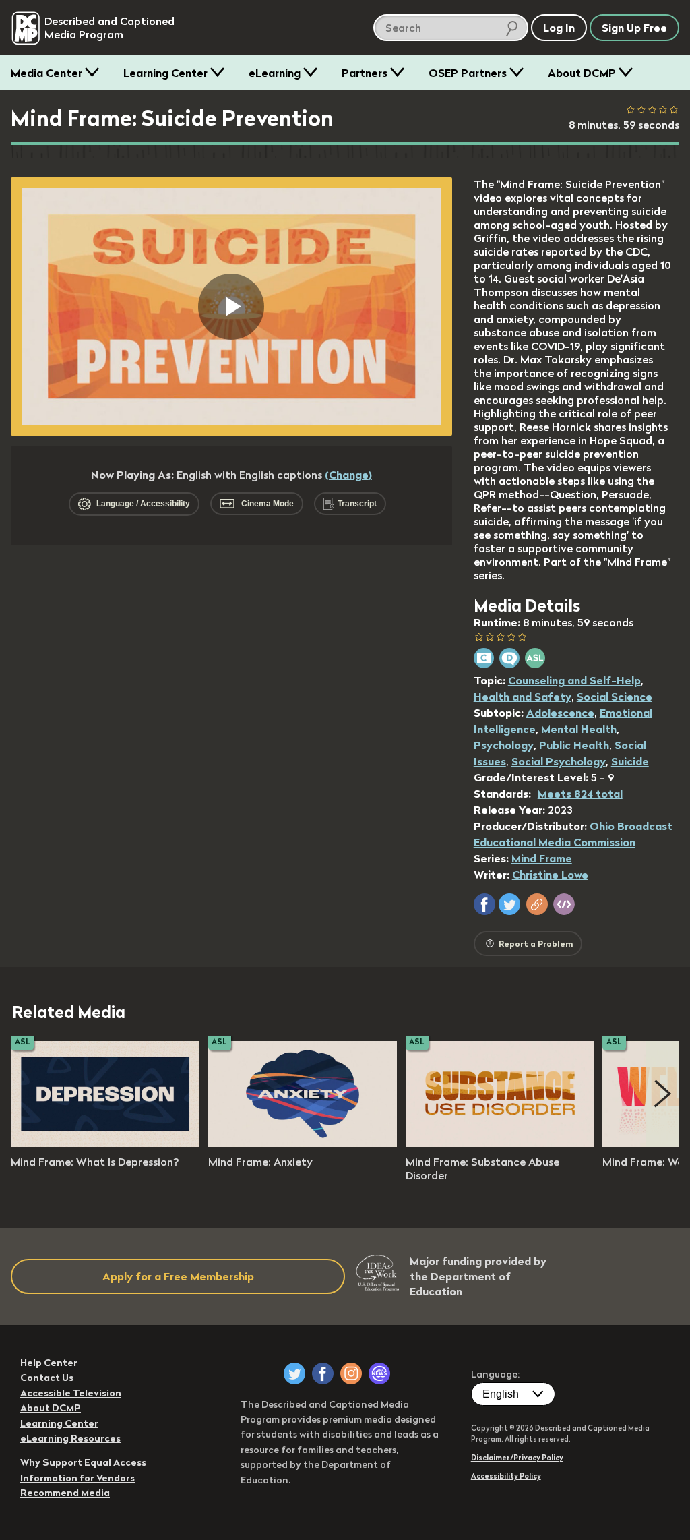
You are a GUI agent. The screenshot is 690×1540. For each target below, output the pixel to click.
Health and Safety (522, 696)
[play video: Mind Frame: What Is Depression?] (105, 1143)
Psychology (504, 745)
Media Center (46, 73)
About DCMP (582, 73)
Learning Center (165, 73)
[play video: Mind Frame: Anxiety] (302, 1143)
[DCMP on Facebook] (323, 1373)
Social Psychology (558, 761)
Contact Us (46, 1377)
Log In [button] (559, 27)
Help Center (48, 1363)
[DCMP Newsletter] (379, 1373)
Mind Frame (541, 858)
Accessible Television (70, 1393)
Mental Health (579, 729)
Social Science (614, 696)
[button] (484, 904)
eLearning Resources (70, 1438)
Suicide (630, 761)
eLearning (275, 73)
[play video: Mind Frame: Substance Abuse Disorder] (500, 1143)
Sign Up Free (634, 27)
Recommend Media (65, 1493)
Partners (364, 73)
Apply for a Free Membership (178, 1276)
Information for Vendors (77, 1478)
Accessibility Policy (506, 1476)
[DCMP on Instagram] (351, 1373)
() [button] (348, 474)
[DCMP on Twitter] (294, 1373)
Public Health (574, 745)
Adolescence (560, 712)
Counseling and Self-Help (574, 680)
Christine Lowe (550, 874)
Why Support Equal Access (83, 1462)
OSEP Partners (468, 73)
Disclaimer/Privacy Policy (517, 1457)
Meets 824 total (580, 793)
